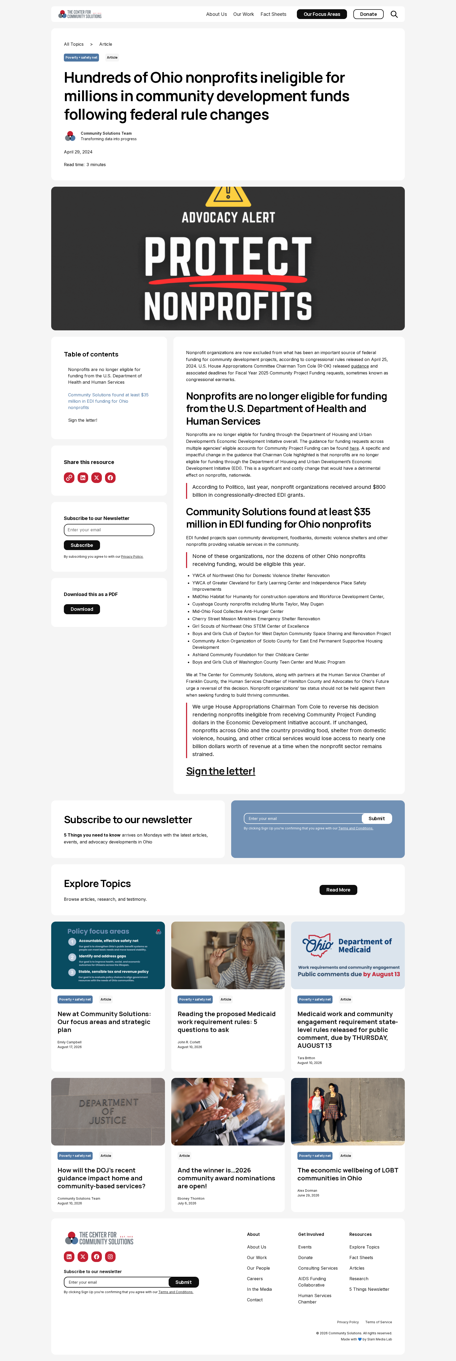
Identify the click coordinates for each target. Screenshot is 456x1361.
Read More (338, 889)
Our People (258, 1268)
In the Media (259, 1289)
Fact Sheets (273, 14)
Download (82, 609)
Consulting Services (318, 1268)
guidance (360, 366)
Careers (255, 1278)
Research (358, 1278)
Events (305, 1247)
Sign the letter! (220, 770)
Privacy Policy (348, 1322)
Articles (356, 1268)
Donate (368, 14)
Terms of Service (378, 1322)
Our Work (243, 14)
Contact (255, 1299)
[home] (88, 14)
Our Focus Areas (322, 14)
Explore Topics (364, 1247)
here (354, 448)
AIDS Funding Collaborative (312, 1282)
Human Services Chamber (314, 1298)
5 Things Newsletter (369, 1289)
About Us (216, 14)
